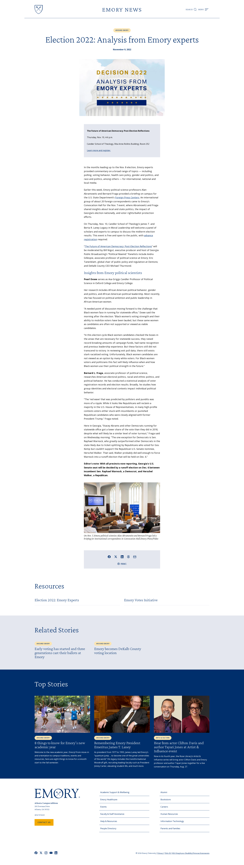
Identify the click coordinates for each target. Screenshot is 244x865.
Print (124, 563)
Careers (164, 806)
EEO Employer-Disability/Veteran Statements (190, 853)
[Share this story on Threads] (128, 557)
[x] (41, 853)
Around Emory (122, 30)
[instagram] (46, 853)
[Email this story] (135, 557)
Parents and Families (170, 828)
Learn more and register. (99, 150)
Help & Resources (108, 821)
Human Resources (169, 814)
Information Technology (172, 821)
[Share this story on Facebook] (109, 557)
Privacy (160, 853)
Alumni (164, 792)
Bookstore (166, 799)
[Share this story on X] (116, 557)
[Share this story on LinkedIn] (122, 557)
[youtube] (51, 853)
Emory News (122, 9)
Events (103, 806)
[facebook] (36, 853)
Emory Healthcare (108, 799)
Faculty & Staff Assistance (112, 814)
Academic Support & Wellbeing (114, 792)
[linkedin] (56, 853)
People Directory (108, 828)
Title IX (168, 853)
